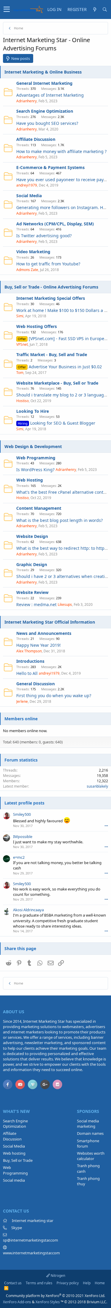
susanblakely (97, 786)
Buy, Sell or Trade (18, 1160)
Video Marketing (33, 251)
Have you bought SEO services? (47, 123)
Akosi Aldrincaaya (28, 909)
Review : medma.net (36, 604)
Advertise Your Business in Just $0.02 (60, 366)
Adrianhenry (26, 100)
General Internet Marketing (44, 83)
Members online (21, 718)
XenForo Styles (48, 1301)
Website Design (32, 536)
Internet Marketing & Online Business (43, 72)
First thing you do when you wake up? (53, 695)
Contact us (13, 1282)
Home (100, 1282)
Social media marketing (88, 1123)
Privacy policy (68, 1282)
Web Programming (35, 458)
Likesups (65, 604)
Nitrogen (57, 1275)
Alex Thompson (29, 651)
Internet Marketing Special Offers (50, 298)
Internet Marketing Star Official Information (49, 622)
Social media (14, 1180)
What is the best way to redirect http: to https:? (63, 548)
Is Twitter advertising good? (44, 235)
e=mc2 (19, 857)
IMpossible (22, 836)
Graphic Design (31, 564)
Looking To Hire (32, 411)
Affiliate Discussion (35, 139)
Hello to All (27, 673)
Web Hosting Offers (36, 326)
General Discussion (35, 683)
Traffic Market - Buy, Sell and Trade (51, 354)
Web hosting (14, 1153)
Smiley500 (22, 814)
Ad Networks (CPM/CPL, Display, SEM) (55, 224)
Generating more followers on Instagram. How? (63, 207)
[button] (6, 9)
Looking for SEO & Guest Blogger (56, 423)
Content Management (38, 508)
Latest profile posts (24, 803)
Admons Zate (27, 269)
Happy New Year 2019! (38, 645)
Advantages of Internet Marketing (50, 95)
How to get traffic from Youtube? (48, 264)
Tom (19, 372)
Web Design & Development (33, 446)
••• (106, 825)
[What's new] (95, 9)
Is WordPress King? (35, 469)
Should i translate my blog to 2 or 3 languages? (63, 395)
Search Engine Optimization (44, 111)
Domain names (90, 1133)
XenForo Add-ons (17, 1301)
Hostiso (22, 400)
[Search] (105, 9)
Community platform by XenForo (55, 1295)
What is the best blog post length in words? (59, 520)
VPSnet (22, 344)
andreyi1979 (26, 185)
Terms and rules (39, 1282)
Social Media (29, 195)
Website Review (32, 592)
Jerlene (22, 701)
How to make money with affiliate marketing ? (61, 151)
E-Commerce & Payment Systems (50, 167)
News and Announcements (43, 633)
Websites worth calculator (90, 1156)
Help (87, 1282)
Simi (19, 315)
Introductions (30, 661)
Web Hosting (29, 480)
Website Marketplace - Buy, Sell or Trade (57, 383)
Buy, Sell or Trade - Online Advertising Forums (51, 287)
